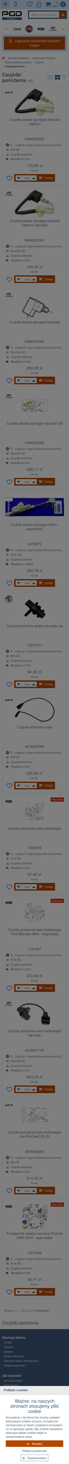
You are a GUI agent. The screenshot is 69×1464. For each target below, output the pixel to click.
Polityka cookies (16, 1390)
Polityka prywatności (34, 1451)
